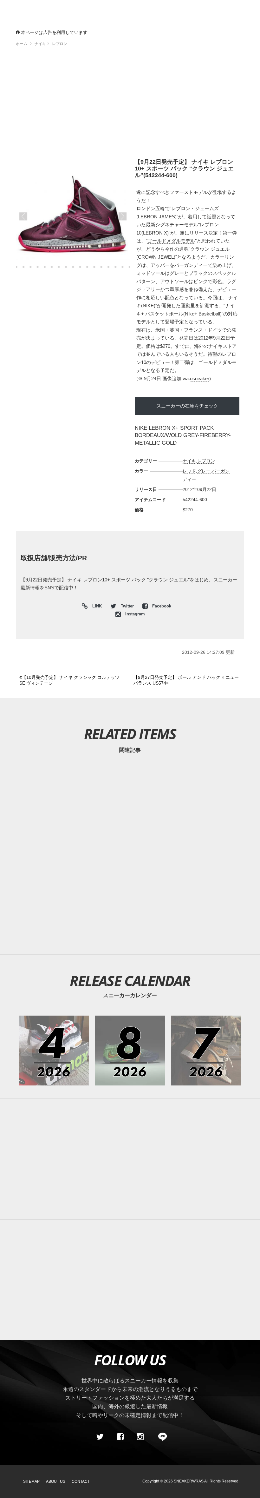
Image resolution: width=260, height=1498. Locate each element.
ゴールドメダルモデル (171, 240)
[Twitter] (100, 1437)
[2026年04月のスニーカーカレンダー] (54, 1051)
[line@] (160, 1437)
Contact (81, 1481)
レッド (189, 471)
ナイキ (189, 460)
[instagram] (140, 1437)
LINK (95, 607)
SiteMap (31, 1481)
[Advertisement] (130, 104)
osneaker (199, 378)
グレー (204, 471)
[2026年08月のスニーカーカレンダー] (130, 1051)
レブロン (206, 460)
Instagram (134, 614)
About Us (55, 1481)
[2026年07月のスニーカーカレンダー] (206, 1051)
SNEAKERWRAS (189, 1481)
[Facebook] (120, 1437)
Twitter (127, 606)
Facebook (161, 606)
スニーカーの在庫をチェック (187, 405)
